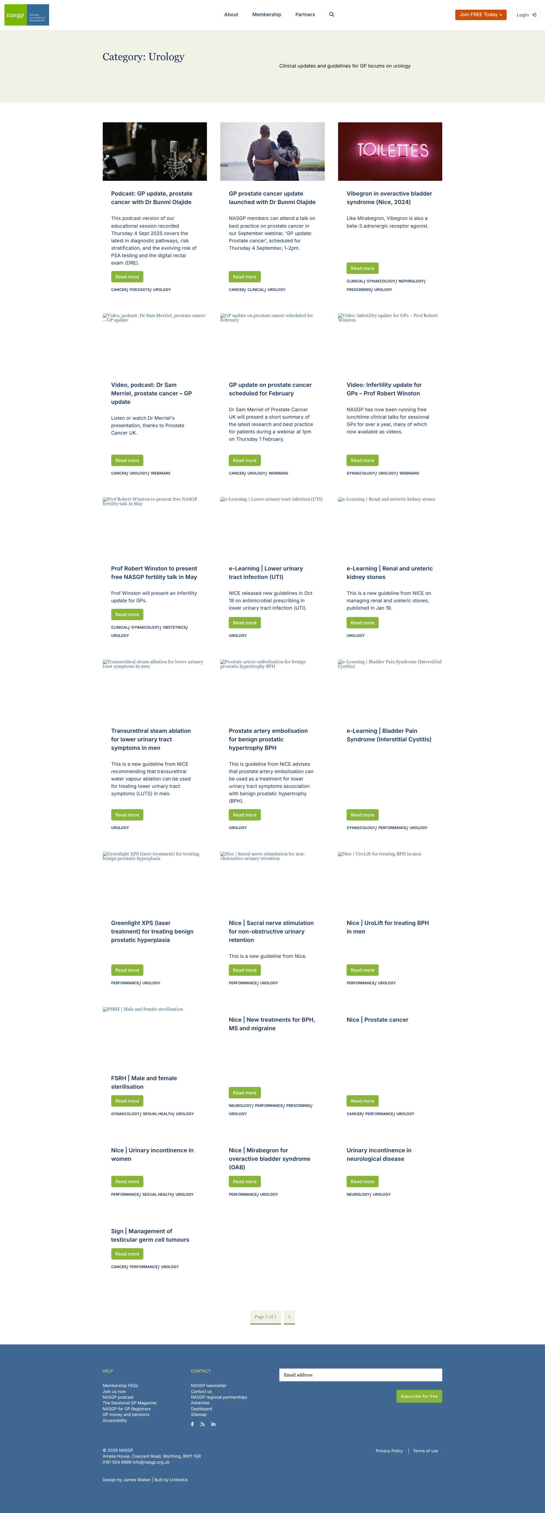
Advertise (200, 1403)
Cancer (119, 290)
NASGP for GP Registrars (127, 1409)
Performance (392, 828)
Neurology (240, 1106)
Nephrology (411, 281)
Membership (266, 15)
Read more (127, 277)
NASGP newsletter (209, 1385)
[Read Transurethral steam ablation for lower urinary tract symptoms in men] (155, 689)
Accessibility (115, 1420)
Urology (162, 290)
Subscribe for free (419, 1396)
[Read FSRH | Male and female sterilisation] (155, 1036)
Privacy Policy (389, 1451)
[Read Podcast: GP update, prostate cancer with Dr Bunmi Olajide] (155, 151)
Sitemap (199, 1414)
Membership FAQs (120, 1385)
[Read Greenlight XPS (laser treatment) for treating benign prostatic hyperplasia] (155, 881)
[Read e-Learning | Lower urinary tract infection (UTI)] (272, 526)
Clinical (256, 290)
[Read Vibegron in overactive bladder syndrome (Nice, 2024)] (390, 151)
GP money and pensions (126, 1414)
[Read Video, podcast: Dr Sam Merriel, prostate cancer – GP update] (155, 342)
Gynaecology (381, 281)
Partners (305, 15)
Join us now (114, 1391)
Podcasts (140, 290)
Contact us (201, 1391)
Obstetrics (174, 628)
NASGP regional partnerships (219, 1397)
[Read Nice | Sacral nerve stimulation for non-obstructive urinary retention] (272, 881)
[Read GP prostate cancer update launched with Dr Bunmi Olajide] (272, 151)
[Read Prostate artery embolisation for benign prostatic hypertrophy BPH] (272, 689)
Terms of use (425, 1451)
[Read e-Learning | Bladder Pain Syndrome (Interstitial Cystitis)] (390, 689)
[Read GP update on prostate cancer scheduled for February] (272, 342)
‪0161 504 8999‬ (117, 1462)
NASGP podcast (118, 1397)
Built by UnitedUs (171, 1480)
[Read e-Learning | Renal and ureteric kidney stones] (390, 526)
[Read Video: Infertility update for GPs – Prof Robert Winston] (390, 342)
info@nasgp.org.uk (151, 1462)
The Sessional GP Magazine (130, 1403)
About (231, 15)
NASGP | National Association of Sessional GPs (26, 15)
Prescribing (359, 290)
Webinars (160, 473)
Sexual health (158, 1114)
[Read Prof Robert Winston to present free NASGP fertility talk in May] (155, 526)
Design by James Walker (127, 1480)
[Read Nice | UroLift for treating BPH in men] (390, 881)
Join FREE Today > (481, 15)
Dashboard (201, 1409)
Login (523, 15)
